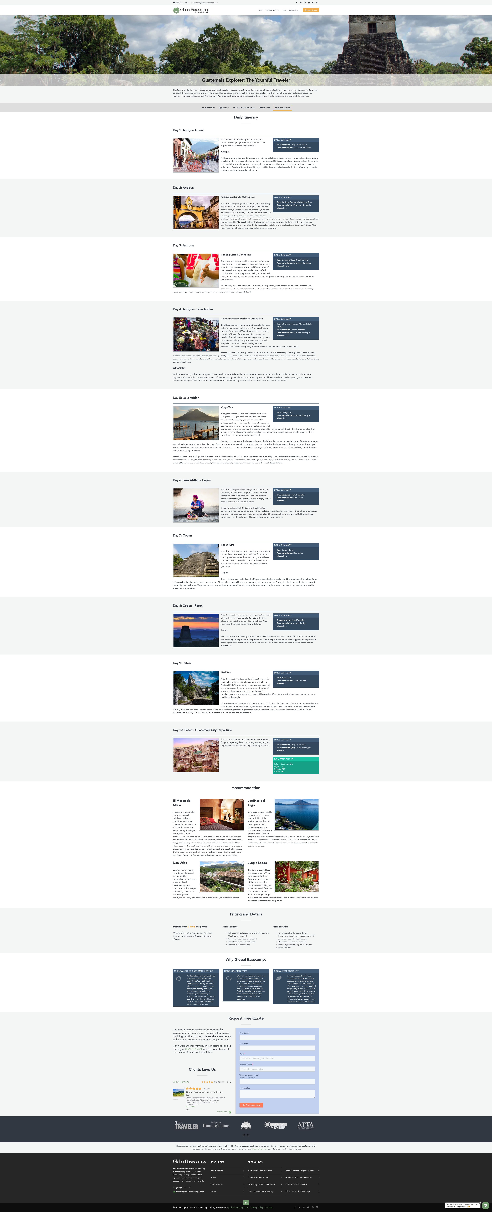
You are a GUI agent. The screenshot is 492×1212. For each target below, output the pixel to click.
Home (261, 10)
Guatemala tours (259, 1149)
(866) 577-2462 (182, 2)
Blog (284, 10)
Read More (190, 1106)
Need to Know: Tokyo (258, 1177)
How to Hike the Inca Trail (260, 1170)
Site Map (269, 1207)
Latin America (217, 1184)
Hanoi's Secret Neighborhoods (299, 1170)
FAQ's (213, 1191)
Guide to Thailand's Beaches (298, 1177)
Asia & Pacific (217, 1170)
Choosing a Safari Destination (261, 1184)
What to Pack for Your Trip (297, 1191)
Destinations (271, 10)
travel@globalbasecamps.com (206, 2)
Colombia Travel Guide (296, 1184)
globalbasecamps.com (238, 1207)
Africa (213, 1177)
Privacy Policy (257, 1207)
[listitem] (199, 1099)
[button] (228, 1082)
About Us (293, 10)
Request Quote (282, 107)
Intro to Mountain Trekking (260, 1191)
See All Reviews (181, 1081)
